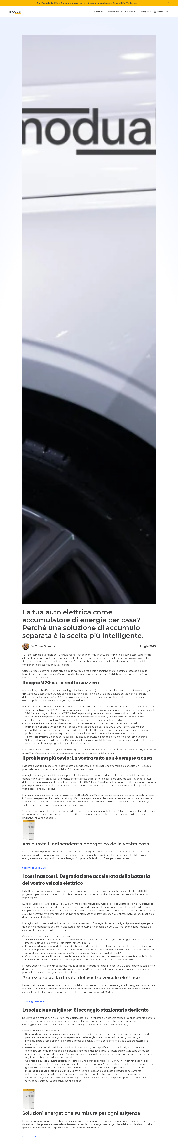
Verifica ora (131, 3)
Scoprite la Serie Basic (34, 868)
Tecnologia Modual (33, 1001)
